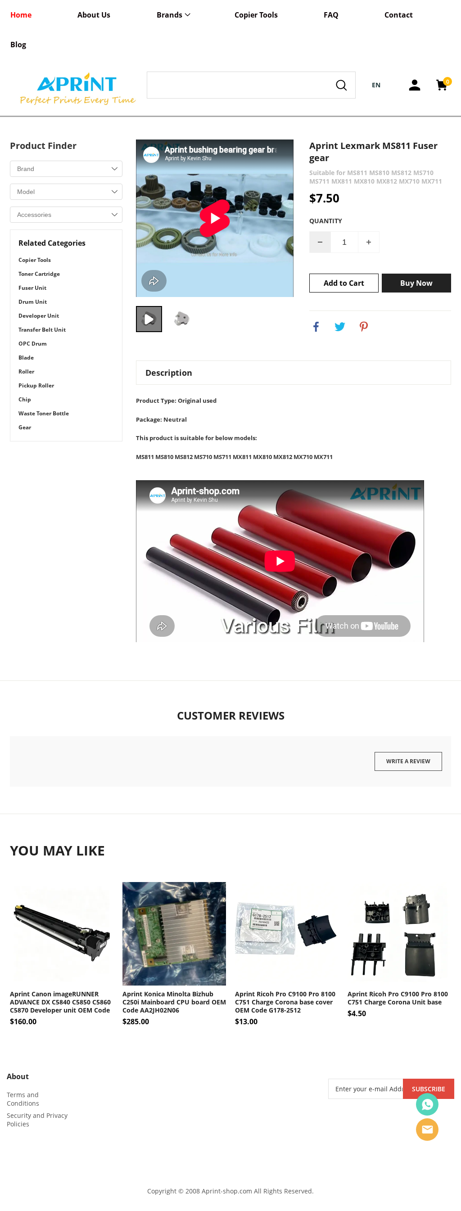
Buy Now (416, 283)
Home (21, 15)
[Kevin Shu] (427, 1104)
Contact (398, 15)
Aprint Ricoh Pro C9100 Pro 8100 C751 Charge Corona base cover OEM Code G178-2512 (285, 1002)
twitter (340, 326)
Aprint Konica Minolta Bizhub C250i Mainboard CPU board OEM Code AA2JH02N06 (174, 1002)
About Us (93, 15)
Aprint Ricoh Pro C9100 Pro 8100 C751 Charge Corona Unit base (398, 998)
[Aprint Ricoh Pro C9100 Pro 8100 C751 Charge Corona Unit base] (399, 934)
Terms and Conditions (23, 1098)
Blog (18, 45)
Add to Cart (344, 283)
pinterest (364, 326)
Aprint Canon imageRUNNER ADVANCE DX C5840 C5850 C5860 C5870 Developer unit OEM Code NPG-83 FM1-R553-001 (60, 1002)
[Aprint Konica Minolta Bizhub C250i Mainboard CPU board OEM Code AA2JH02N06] (174, 934)
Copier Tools (256, 15)
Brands (169, 15)
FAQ (331, 15)
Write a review (408, 761)
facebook (316, 326)
